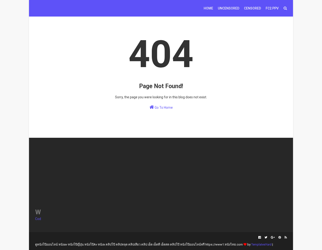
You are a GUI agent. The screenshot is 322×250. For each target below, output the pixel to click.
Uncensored (228, 8)
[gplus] (273, 237)
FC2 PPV (272, 8)
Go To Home (163, 107)
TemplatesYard (261, 244)
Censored (252, 8)
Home (208, 8)
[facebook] (259, 237)
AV (38, 6)
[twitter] (265, 237)
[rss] (285, 237)
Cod (38, 219)
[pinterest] (279, 237)
